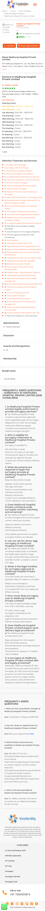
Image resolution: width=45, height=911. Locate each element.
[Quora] (27, 904)
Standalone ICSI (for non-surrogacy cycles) (24, 258)
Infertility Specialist (13, 856)
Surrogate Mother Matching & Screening (22, 177)
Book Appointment (29, 46)
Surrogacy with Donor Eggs (17, 168)
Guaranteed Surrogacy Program (19, 171)
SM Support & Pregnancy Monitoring (22, 211)
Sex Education (12, 240)
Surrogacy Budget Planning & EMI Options (24, 223)
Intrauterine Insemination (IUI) (19, 243)
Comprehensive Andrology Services (21, 275)
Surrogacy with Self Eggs (16, 165)
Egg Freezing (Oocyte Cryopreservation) (23, 246)
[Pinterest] (32, 904)
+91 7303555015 (20, 894)
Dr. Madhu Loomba (10, 85)
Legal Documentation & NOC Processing (22, 180)
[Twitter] (22, 904)
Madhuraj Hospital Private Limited (19, 16)
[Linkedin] (7, 904)
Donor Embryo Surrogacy (16, 189)
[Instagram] (17, 904)
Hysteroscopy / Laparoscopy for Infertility (23, 272)
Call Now (10, 46)
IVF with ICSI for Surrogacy (16, 183)
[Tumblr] (37, 904)
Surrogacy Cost (11, 882)
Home (4, 11)
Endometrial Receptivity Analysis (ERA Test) (24, 284)
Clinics (13, 11)
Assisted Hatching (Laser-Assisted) (21, 261)
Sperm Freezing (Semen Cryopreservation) (24, 249)
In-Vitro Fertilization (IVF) (15, 850)
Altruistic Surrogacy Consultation (19, 174)
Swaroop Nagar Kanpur (14, 13)
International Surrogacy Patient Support (23, 214)
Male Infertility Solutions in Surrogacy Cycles (24, 197)
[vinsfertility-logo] (17, 4)
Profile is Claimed (22, 28)
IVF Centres (9, 861)
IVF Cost (8, 866)
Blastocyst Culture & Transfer (18, 264)
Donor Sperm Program (16, 296)
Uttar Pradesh (25, 11)
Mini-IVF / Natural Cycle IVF (18, 293)
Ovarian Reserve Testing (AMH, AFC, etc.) (24, 313)
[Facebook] (12, 904)
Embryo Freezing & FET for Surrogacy (21, 186)
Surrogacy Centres (12, 876)
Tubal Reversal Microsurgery (18, 299)
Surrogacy (9, 871)
